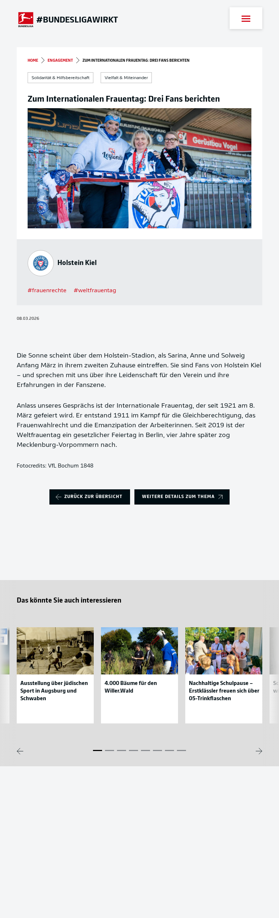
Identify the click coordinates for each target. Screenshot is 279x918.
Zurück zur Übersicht (93, 496)
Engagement (60, 61)
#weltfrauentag (95, 291)
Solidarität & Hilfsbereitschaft (60, 78)
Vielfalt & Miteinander (126, 78)
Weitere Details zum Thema (178, 496)
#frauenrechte (47, 291)
